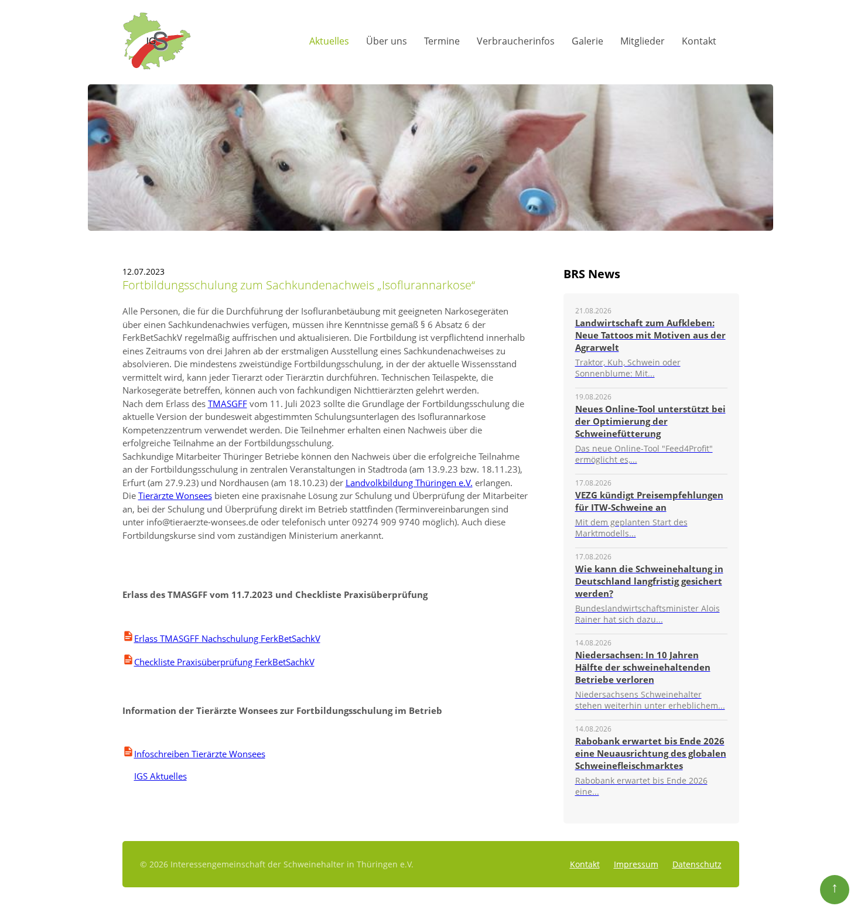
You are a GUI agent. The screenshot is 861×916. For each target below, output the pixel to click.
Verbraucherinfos (516, 41)
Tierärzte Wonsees (175, 495)
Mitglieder (642, 41)
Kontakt (699, 41)
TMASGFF (227, 403)
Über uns (386, 41)
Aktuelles (329, 41)
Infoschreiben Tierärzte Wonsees (199, 754)
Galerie (587, 41)
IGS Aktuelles (154, 776)
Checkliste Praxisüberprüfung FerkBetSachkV (224, 662)
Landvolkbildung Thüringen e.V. (409, 482)
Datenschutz (697, 864)
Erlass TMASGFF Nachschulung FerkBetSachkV (227, 638)
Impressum (636, 864)
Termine (442, 41)
